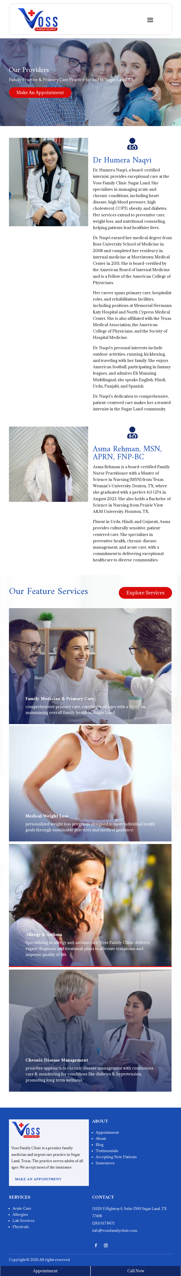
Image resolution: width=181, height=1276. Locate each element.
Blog (99, 1144)
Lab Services (23, 1220)
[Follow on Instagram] (106, 1245)
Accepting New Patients (116, 1156)
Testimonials (107, 1150)
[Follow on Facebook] (96, 1245)
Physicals (20, 1226)
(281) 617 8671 (103, 1223)
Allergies (20, 1214)
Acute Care (21, 1208)
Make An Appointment (40, 92)
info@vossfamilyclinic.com (114, 1230)
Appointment (107, 1132)
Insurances (105, 1163)
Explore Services (145, 593)
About (101, 1138)
